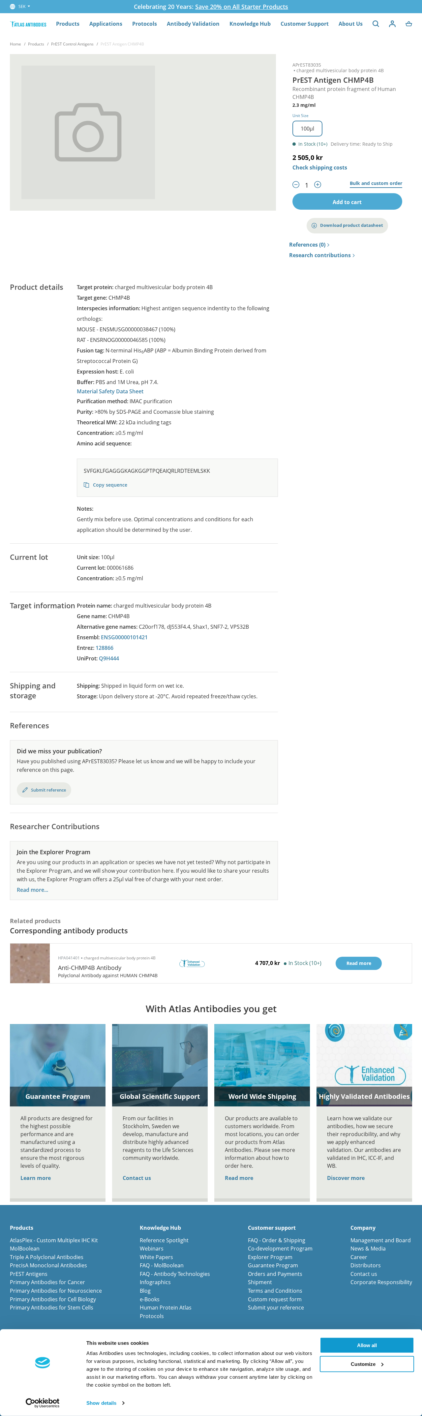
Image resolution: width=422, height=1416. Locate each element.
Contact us (137, 1178)
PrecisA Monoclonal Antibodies (48, 1265)
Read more (239, 1178)
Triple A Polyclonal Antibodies (46, 1257)
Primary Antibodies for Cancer (47, 1282)
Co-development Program (280, 1248)
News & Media (368, 1248)
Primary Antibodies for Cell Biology (53, 1299)
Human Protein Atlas (166, 1307)
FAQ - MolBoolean (162, 1265)
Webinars (152, 1248)
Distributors (365, 1265)
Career (358, 1257)
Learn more (35, 1178)
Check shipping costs (319, 167)
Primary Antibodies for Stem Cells (51, 1307)
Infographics (155, 1282)
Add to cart (347, 202)
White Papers (156, 1257)
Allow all (367, 1345)
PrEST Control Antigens (72, 44)
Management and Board (380, 1240)
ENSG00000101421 (124, 637)
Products (67, 23)
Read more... (32, 890)
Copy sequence (109, 485)
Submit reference (48, 790)
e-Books (150, 1299)
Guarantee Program (273, 1265)
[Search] (376, 23)
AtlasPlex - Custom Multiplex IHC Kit (54, 1240)
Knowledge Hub (250, 23)
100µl (307, 128)
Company (363, 1228)
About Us (351, 23)
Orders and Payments (275, 1274)
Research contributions (320, 255)
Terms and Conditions (275, 1290)
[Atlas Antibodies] (28, 23)
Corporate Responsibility (381, 1282)
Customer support (272, 1228)
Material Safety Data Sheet (110, 391)
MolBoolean (25, 1248)
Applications (105, 23)
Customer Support (305, 23)
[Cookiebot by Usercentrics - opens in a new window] (43, 1403)
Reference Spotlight (164, 1240)
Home (15, 44)
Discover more (346, 1178)
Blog (145, 1290)
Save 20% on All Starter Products (241, 7)
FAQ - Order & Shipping (276, 1240)
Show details (101, 1403)
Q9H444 (109, 658)
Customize (363, 1364)
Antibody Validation (193, 23)
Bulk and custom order (376, 183)
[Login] (392, 23)
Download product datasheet (351, 225)
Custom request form (275, 1299)
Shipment (260, 1282)
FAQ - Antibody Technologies (175, 1274)
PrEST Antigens (28, 1274)
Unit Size (300, 115)
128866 (104, 647)
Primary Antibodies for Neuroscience (56, 1290)
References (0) (307, 245)
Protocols (144, 23)
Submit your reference (276, 1307)
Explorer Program (270, 1257)
